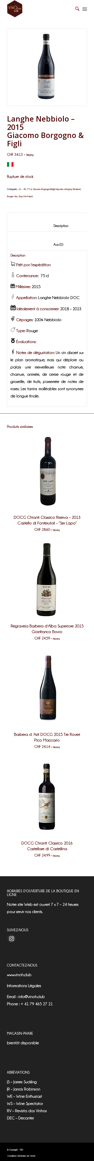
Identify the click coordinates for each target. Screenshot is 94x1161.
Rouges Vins (12, 196)
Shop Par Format (25, 196)
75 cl (29, 189)
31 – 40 (22, 189)
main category (65, 189)
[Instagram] (11, 938)
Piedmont (77, 189)
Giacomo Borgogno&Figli (43, 189)
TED (21, 1150)
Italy (57, 189)
